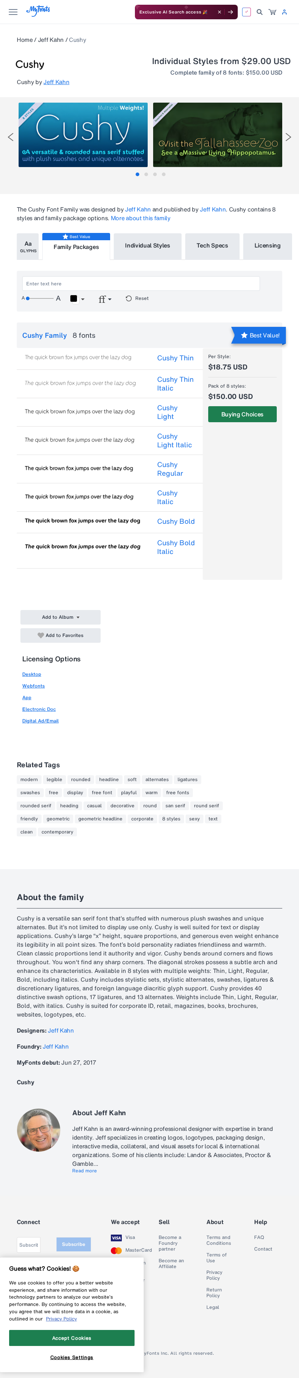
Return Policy (214, 1293)
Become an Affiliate (171, 1264)
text (213, 819)
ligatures (188, 780)
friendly (29, 819)
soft (132, 780)
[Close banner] (219, 12)
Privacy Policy (214, 1275)
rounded (80, 780)
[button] (77, 299)
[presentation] (10, 137)
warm (151, 793)
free (53, 793)
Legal (212, 1307)
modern (29, 780)
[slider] (40, 298)
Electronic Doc (39, 709)
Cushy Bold (176, 521)
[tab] (137, 174)
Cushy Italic (167, 497)
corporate (142, 819)
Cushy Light (167, 412)
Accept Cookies (72, 1338)
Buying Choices (242, 414)
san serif (175, 806)
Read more (84, 1171)
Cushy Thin (175, 358)
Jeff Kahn (51, 39)
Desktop (31, 674)
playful (129, 793)
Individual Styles (147, 245)
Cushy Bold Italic (176, 547)
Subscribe (73, 1244)
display (75, 793)
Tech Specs (212, 245)
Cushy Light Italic (174, 440)
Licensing (268, 245)
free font (102, 793)
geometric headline (100, 819)
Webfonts (33, 685)
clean (26, 832)
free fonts (177, 793)
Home (25, 39)
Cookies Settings (72, 1357)
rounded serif (35, 806)
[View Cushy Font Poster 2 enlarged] (217, 135)
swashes (30, 793)
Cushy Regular (170, 468)
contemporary (57, 832)
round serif (206, 806)
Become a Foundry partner (170, 1243)
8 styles (171, 819)
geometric (58, 819)
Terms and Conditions (218, 1240)
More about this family (141, 218)
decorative (122, 806)
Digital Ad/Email (40, 720)
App (26, 697)
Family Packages (76, 246)
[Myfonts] (38, 15)
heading (69, 806)
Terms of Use (216, 1258)
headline (109, 780)
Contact (263, 1249)
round (150, 806)
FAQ (259, 1237)
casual (94, 806)
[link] (272, 12)
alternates (157, 780)
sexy (194, 819)
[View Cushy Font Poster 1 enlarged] (83, 135)
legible (54, 780)
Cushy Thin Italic (175, 383)
